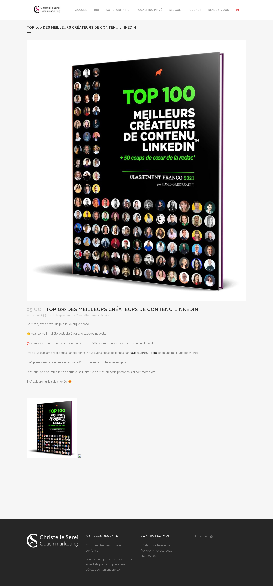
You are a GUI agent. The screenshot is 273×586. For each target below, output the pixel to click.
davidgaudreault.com (143, 352)
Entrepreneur (62, 315)
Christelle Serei (86, 315)
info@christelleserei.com (156, 545)
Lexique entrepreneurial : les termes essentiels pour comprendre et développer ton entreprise (109, 564)
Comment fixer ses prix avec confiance (104, 548)
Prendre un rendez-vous (156, 550)
